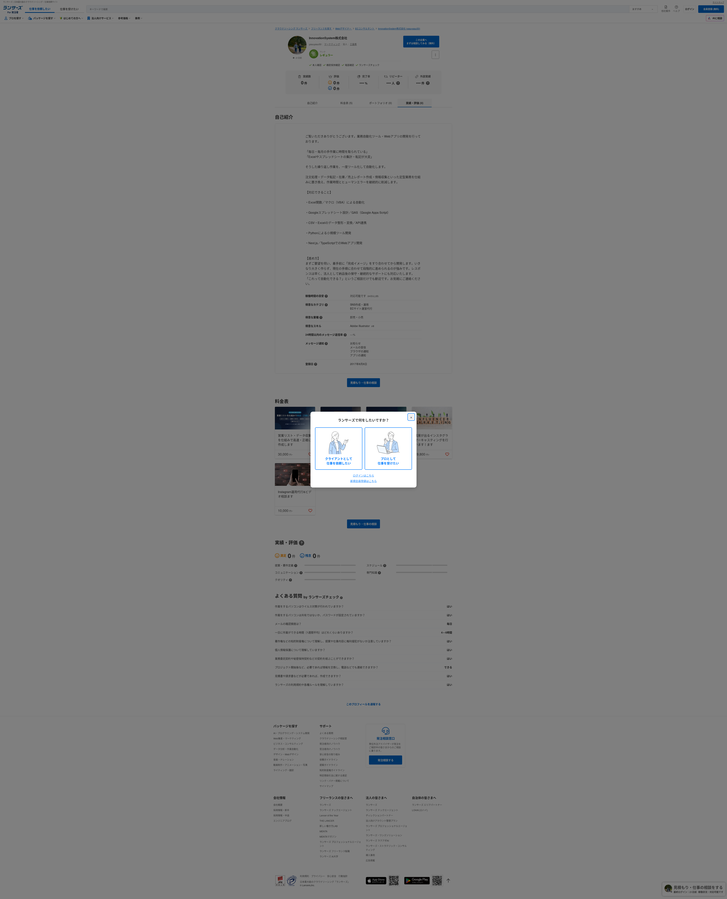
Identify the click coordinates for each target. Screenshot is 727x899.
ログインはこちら (363, 475)
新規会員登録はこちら (363, 481)
